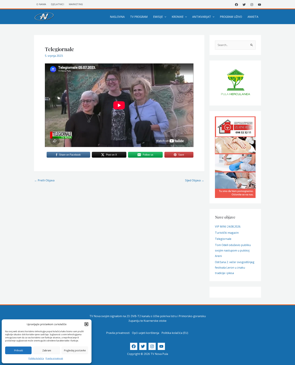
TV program (139, 17)
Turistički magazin (227, 233)
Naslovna (117, 17)
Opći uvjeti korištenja (145, 333)
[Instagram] (251, 4)
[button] (86, 324)
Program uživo (231, 17)
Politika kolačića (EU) (174, 333)
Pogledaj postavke (75, 350)
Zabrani (46, 350)
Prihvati (18, 350)
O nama (41, 4)
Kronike (178, 17)
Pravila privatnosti (54, 358)
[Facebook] (236, 4)
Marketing (76, 4)
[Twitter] (244, 4)
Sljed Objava (194, 180)
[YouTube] (259, 4)
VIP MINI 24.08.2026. (228, 226)
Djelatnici (57, 4)
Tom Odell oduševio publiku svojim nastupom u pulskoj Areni (233, 250)
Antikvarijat (201, 17)
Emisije (158, 17)
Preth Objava (44, 180)
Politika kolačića (36, 358)
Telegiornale (223, 239)
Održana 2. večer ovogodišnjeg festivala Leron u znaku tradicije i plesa (234, 267)
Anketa (253, 17)
